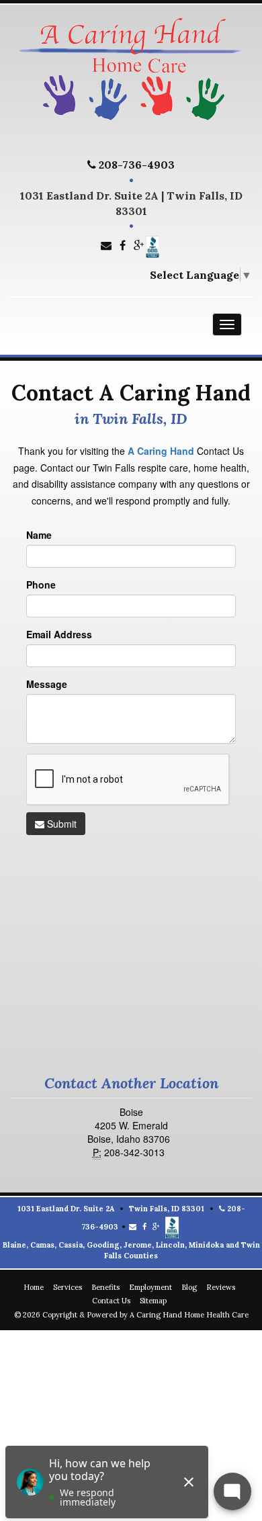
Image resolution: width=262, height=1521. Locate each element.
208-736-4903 (135, 164)
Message (46, 684)
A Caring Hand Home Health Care (189, 1314)
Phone (41, 584)
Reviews (220, 1287)
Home (34, 1287)
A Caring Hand (161, 451)
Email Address (59, 634)
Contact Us (111, 1300)
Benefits (105, 1287)
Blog (189, 1287)
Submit (60, 823)
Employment (150, 1287)
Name (39, 534)
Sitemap (153, 1300)
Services (67, 1287)
